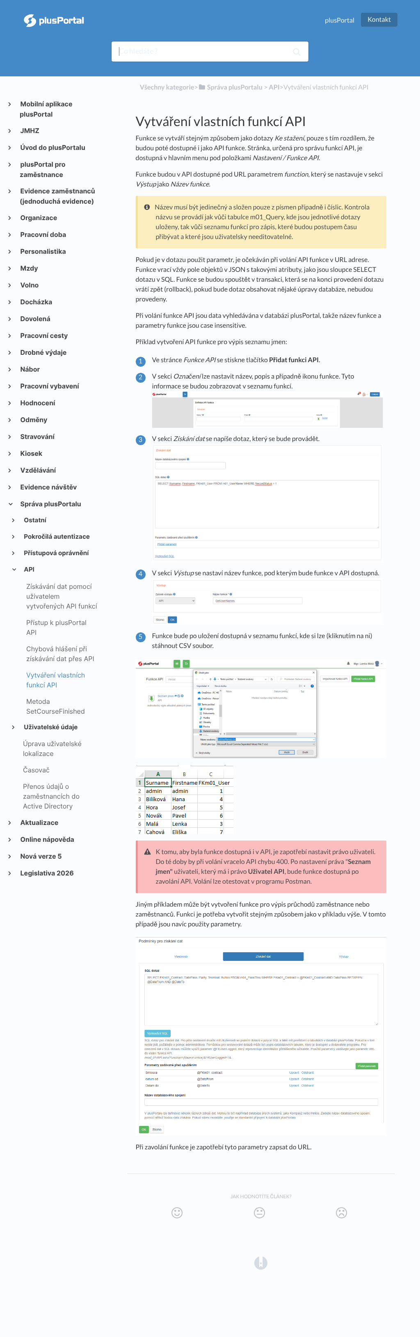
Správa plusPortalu (50, 504)
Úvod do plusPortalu (52, 147)
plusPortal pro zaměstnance (43, 169)
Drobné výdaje (43, 352)
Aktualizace (39, 822)
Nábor (30, 369)
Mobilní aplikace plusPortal (46, 109)
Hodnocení (37, 403)
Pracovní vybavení (49, 386)
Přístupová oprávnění (56, 553)
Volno (29, 285)
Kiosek (31, 453)
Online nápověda (47, 839)
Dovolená (35, 319)
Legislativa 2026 (47, 873)
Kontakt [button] (379, 19)
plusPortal (339, 20)
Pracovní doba (43, 234)
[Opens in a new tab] (260, 1262)
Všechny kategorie (167, 87)
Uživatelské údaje (50, 727)
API (28, 569)
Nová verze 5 (41, 856)
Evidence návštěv (48, 487)
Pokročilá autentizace (56, 536)
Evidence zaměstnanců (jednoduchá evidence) (57, 196)
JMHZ (29, 130)
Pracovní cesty (44, 335)
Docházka (36, 302)
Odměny (33, 420)
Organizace (38, 218)
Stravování (37, 436)
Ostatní (34, 520)
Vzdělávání (38, 470)
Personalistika (43, 251)
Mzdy (29, 268)
